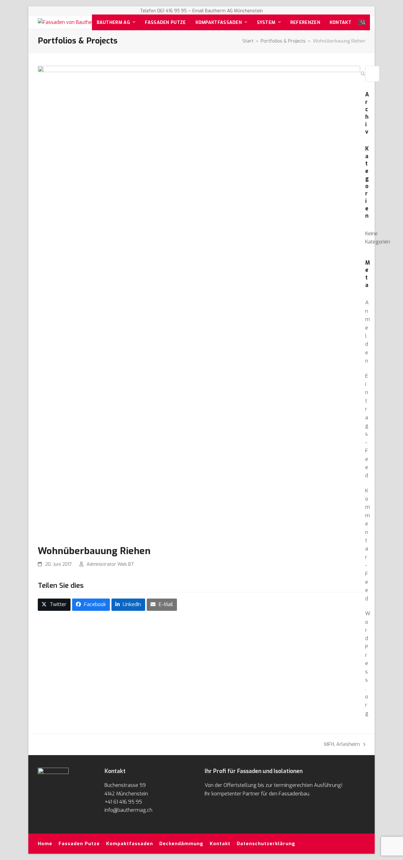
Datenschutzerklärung (266, 843)
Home (45, 843)
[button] (361, 22)
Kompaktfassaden (129, 843)
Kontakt (220, 843)
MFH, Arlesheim (342, 744)
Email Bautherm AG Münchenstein (227, 11)
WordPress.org (367, 663)
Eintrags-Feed (366, 426)
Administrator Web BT (110, 564)
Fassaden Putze (79, 843)
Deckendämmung (181, 843)
